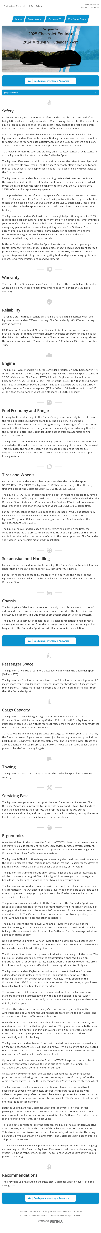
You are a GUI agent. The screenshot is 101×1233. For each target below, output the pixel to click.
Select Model (35, 19)
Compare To (55, 19)
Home (18, 19)
